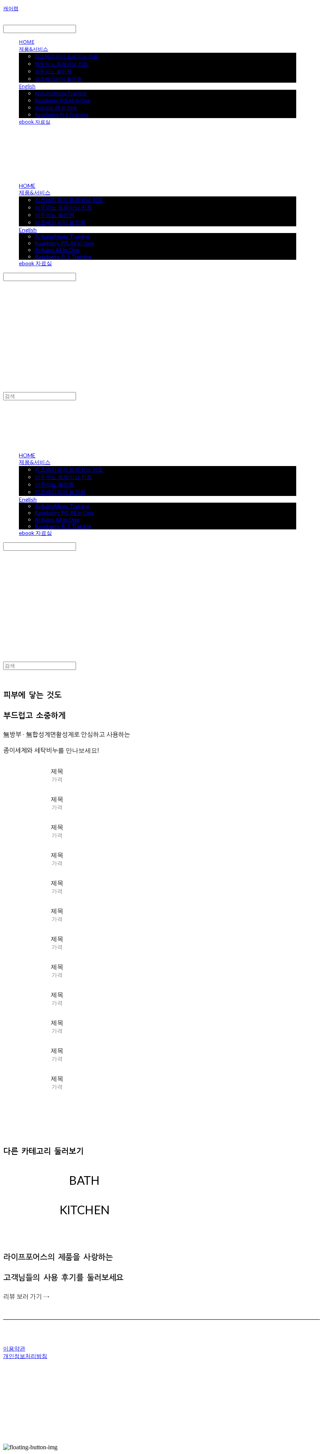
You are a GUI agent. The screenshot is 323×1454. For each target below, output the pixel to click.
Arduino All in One (56, 107)
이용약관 (14, 1348)
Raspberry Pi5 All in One (62, 100)
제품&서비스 (33, 48)
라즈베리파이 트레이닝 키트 (66, 56)
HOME (26, 41)
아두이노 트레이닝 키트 (61, 63)
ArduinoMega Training (61, 93)
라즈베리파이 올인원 (58, 78)
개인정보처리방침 (25, 1355)
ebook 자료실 (34, 121)
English (27, 86)
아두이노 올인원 (53, 71)
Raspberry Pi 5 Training (61, 114)
